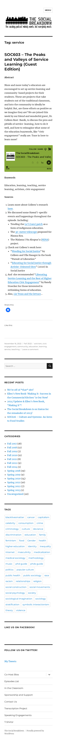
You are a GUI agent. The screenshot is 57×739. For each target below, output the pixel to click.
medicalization (42, 552)
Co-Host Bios (11, 674)
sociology (40, 598)
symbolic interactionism (36, 604)
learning (43, 346)
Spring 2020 (14, 478)
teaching (15, 349)
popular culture (25, 569)
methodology (36, 558)
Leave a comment (30, 349)
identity (32, 546)
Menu (48, 10)
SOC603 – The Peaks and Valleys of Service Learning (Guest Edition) (26, 61)
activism (38, 343)
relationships (23, 581)
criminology (12, 529)
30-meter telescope (26, 231)
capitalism (43, 517)
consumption (25, 523)
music (9, 564)
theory (9, 610)
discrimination (13, 534)
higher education (15, 546)
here (10, 208)
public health (13, 575)
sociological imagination (19, 598)
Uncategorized (15, 494)
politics (9, 569)
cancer (31, 517)
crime (40, 523)
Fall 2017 (12, 443)
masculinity (24, 552)
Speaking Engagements (18, 715)
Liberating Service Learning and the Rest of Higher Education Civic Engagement (29, 278)
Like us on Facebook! (19, 627)
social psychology (15, 593)
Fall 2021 (12, 459)
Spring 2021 (13, 482)
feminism (11, 540)
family (42, 534)
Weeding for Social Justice (26, 251)
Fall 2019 (12, 451)
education (33, 346)
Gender (31, 540)
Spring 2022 (14, 486)
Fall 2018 (12, 447)
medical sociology (15, 558)
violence (20, 610)
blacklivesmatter (15, 517)
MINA (45, 239)
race (46, 575)
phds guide (36, 564)
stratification (12, 604)
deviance (38, 529)
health (42, 540)
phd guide (21, 564)
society (32, 593)
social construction (16, 587)
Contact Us (10, 701)
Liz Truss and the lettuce (27, 293)
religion (37, 581)
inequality (45, 546)
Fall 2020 (12, 455)
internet (10, 552)
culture (26, 529)
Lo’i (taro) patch (34, 224)
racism (9, 581)
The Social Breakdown (14, 731)
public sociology (32, 575)
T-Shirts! (8, 722)
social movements (40, 587)
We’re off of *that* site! (20, 389)
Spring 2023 (13, 490)
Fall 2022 (28, 343)
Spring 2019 (13, 474)
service (7, 349)
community (22, 346)
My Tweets (10, 661)
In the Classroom (13, 688)
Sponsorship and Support (18, 695)
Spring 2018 (13, 470)
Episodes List (11, 681)
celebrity (10, 523)
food (21, 540)
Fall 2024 (12, 466)
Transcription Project (15, 708)
